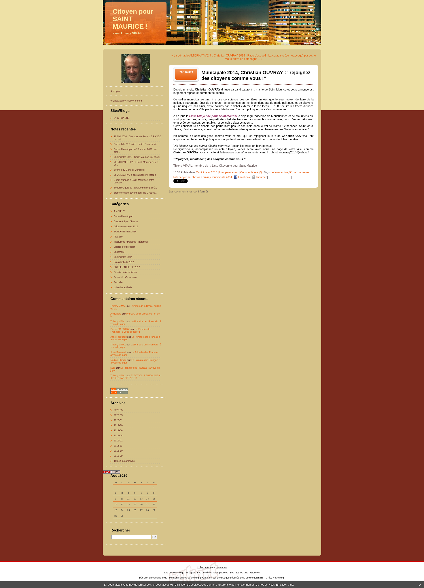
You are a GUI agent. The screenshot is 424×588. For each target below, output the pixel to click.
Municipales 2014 (123, 257)
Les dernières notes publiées (212, 572)
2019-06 (118, 430)
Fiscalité (118, 236)
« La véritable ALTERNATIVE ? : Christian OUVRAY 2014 (208, 55)
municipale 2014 (222, 177)
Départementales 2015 (126, 226)
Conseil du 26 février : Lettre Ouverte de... (136, 144)
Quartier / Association (125, 272)
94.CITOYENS (121, 118)
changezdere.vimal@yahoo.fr (126, 100)
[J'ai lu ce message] (419, 584)
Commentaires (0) (251, 172)
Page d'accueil (256, 55)
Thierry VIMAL (118, 306)
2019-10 (118, 425)
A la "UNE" (119, 211)
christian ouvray (201, 177)
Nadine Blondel (118, 360)
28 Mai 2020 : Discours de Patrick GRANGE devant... (137, 137)
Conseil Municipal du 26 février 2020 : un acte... (135, 150)
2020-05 (118, 410)
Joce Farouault (118, 336)
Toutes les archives (124, 461)
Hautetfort (221, 567)
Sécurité (118, 282)
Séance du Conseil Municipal (129, 169)
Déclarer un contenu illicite (153, 577)
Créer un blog (204, 567)
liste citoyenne (182, 177)
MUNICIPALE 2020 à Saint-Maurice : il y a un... (136, 163)
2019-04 (118, 435)
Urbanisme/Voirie (123, 287)
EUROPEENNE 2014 (125, 231)
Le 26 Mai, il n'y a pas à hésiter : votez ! (135, 174)
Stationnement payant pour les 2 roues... (135, 192)
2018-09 (118, 455)
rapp (112, 367)
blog (281, 577)
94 (290, 172)
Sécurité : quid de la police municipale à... (135, 187)
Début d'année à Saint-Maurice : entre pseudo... (134, 181)
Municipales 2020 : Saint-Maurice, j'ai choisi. (137, 157)
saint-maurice (280, 172)
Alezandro (115, 313)
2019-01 (118, 440)
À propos (115, 91)
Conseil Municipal (123, 216)
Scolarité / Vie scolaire (125, 277)
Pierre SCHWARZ (120, 329)
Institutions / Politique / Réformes (131, 241)
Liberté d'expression (124, 246)
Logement (119, 252)
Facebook (243, 177)
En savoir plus (284, 584)
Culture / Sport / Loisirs (126, 221)
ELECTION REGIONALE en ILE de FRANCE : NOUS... (135, 376)
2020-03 (118, 415)
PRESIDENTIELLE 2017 (127, 267)
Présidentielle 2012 (124, 262)
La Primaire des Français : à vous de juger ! (130, 330)
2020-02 (118, 420)
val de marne (301, 172)
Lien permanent (228, 172)
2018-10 (118, 450)
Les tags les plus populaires (245, 572)
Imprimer (261, 177)
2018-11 (118, 445)
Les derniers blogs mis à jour (179, 572)
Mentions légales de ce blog (184, 577)
